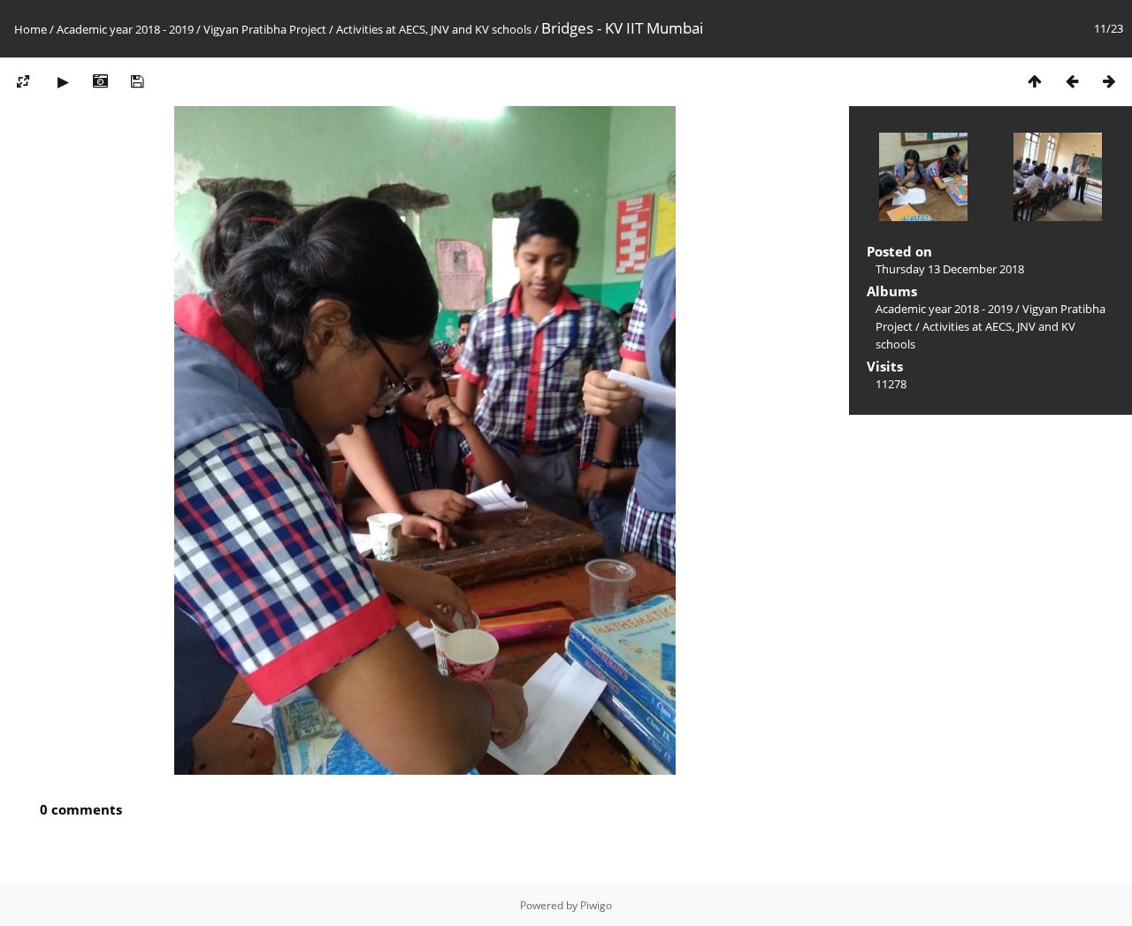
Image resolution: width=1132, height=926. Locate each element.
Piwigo (596, 905)
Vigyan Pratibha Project (264, 29)
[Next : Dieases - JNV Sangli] (1109, 81)
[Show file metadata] (100, 81)
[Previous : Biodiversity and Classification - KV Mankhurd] (1071, 81)
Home (30, 29)
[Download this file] (137, 81)
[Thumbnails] (1034, 81)
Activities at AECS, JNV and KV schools (434, 29)
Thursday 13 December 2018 (950, 269)
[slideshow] (62, 81)
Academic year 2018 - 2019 (125, 29)
